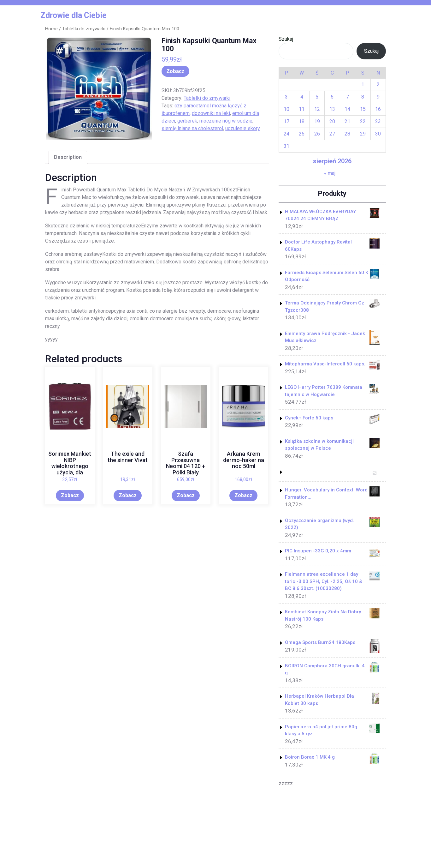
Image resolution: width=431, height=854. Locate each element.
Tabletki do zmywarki (83, 29)
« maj (329, 173)
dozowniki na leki (211, 113)
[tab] (68, 157)
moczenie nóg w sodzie (225, 121)
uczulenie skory (242, 128)
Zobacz (175, 71)
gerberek (187, 121)
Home (51, 29)
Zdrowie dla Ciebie (73, 15)
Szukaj (286, 39)
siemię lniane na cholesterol (192, 128)
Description (68, 157)
